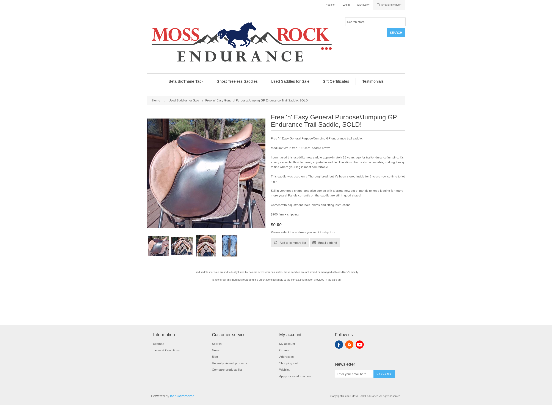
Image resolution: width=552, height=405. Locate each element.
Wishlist (284, 369)
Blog (215, 356)
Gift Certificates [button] (336, 81)
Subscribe (384, 374)
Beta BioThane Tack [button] (186, 81)
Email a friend (327, 242)
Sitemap (158, 343)
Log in (346, 4)
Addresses (286, 356)
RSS (349, 344)
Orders (284, 350)
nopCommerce (182, 396)
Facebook (339, 344)
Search (396, 32)
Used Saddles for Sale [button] (290, 81)
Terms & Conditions (166, 350)
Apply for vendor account (296, 376)
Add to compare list (293, 242)
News (216, 350)
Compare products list (227, 369)
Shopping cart (288, 363)
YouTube (360, 344)
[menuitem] (186, 81)
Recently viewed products (229, 363)
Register (331, 4)
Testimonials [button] (373, 81)
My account (287, 343)
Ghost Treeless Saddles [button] (237, 81)
